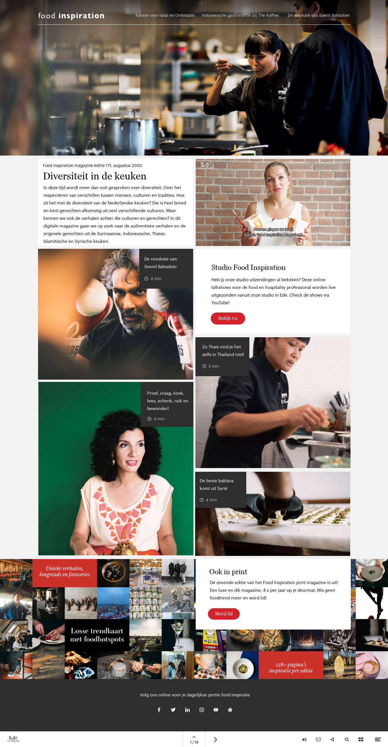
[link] (317, 18)
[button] (273, 202)
